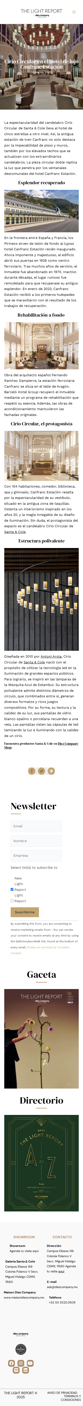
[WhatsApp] (51, 771)
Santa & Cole (15, 532)
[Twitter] (41, 771)
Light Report (20, 898)
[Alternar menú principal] (74, 12)
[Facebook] (31, 771)
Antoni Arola (51, 656)
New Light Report (20, 884)
